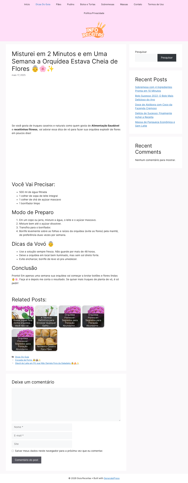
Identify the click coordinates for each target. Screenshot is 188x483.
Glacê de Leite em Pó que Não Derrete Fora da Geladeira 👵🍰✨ (47, 363)
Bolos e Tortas (87, 4)
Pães (58, 4)
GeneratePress (112, 478)
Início (27, 4)
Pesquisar (141, 51)
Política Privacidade (94, 13)
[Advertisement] (66, 102)
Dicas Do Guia (43, 4)
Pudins (70, 4)
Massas (124, 4)
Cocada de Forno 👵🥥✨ (28, 360)
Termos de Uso (156, 4)
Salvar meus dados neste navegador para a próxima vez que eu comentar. (59, 450)
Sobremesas (107, 4)
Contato (138, 4)
